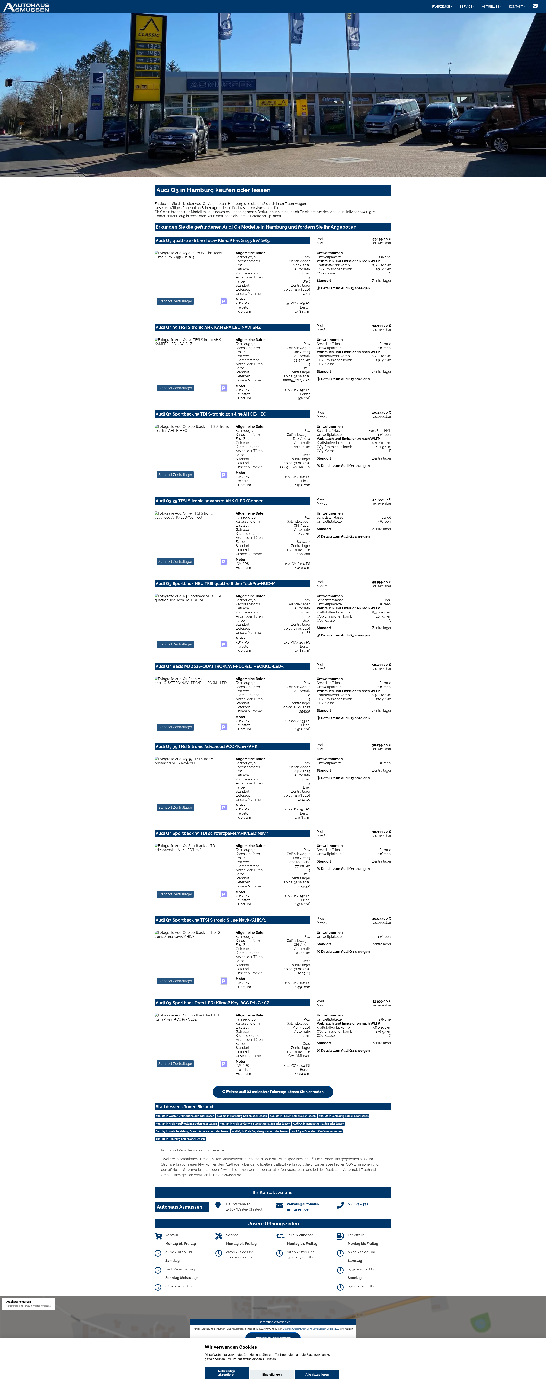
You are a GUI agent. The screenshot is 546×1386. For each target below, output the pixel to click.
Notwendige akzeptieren (226, 1372)
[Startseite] (26, 7)
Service (466, 7)
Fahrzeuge (441, 7)
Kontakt (516, 7)
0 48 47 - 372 (358, 1204)
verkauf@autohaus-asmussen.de (303, 1206)
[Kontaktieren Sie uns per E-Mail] (535, 6)
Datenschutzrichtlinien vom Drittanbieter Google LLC (311, 1328)
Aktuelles (490, 7)
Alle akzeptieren (317, 1374)
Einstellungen (272, 1374)
